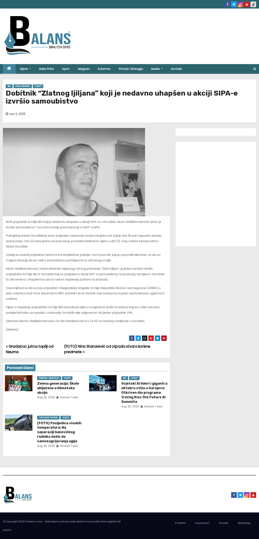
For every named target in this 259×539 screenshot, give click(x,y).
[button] (254, 69)
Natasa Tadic (69, 397)
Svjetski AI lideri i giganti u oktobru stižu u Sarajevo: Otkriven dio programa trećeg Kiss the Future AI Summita (144, 392)
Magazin (84, 69)
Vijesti (24, 69)
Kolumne (104, 69)
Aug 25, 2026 (46, 397)
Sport (66, 69)
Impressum (202, 523)
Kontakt (176, 69)
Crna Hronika (22, 86)
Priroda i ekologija (131, 69)
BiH (9, 86)
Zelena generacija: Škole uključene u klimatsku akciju (58, 388)
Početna (180, 523)
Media (156, 69)
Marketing (244, 523)
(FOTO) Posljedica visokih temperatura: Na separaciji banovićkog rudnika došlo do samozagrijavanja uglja (59, 432)
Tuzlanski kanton (48, 417)
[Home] (9, 69)
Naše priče (46, 69)
